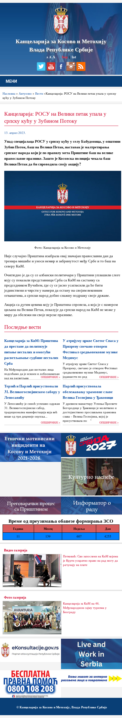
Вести (39, 93)
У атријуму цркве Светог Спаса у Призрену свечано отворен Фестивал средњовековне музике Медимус (91, 349)
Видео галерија (15, 550)
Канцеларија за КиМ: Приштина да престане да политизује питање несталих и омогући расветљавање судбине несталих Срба (31, 352)
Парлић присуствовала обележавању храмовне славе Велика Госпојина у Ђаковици (88, 391)
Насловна (9, 93)
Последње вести (22, 326)
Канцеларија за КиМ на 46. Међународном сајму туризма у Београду (85, 607)
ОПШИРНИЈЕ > (50, 377)
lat (74, 56)
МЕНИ (11, 81)
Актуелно (25, 93)
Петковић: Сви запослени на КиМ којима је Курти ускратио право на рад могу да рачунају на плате (90, 560)
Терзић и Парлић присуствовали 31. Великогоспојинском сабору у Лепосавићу (32, 391)
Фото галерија (15, 597)
